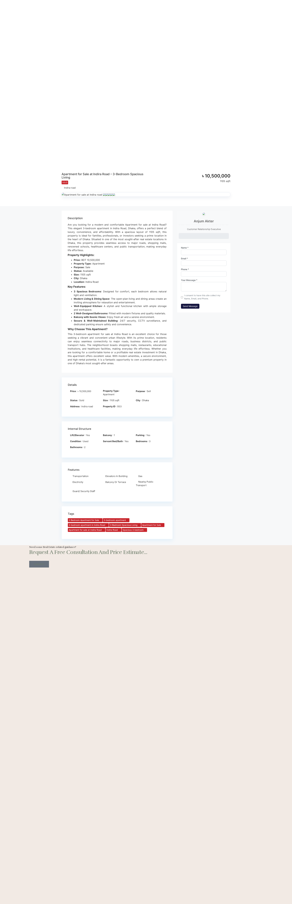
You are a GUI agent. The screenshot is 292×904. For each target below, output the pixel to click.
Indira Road (112, 530)
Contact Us (39, 564)
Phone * (185, 269)
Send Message (190, 306)
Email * (184, 259)
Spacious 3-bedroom (133, 530)
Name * (184, 248)
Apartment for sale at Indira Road (85, 530)
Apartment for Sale (152, 525)
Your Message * (189, 280)
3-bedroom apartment (115, 520)
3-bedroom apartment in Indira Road (87, 525)
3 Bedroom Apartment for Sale (84, 520)
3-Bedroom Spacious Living (124, 525)
